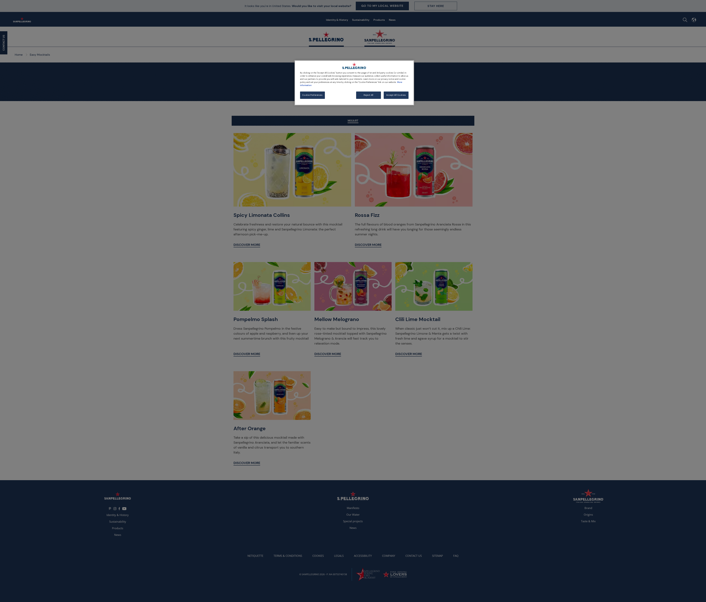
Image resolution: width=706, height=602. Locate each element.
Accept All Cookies (396, 95)
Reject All (368, 95)
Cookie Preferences (312, 95)
